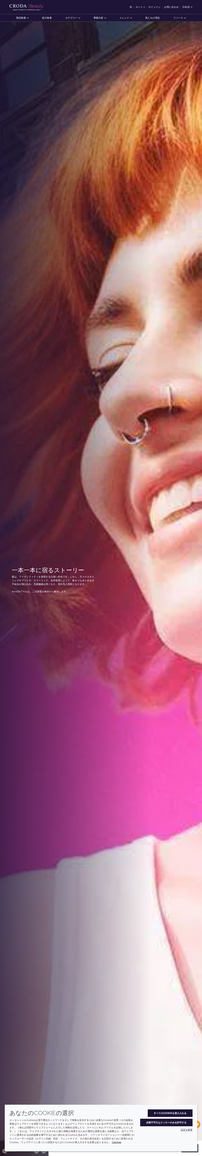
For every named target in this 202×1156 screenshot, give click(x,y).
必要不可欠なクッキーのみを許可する (166, 1122)
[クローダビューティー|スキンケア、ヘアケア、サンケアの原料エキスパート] (26, 6)
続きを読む (28, 609)
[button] (22, 17)
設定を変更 (187, 1129)
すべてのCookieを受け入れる (170, 1113)
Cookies (116, 1142)
